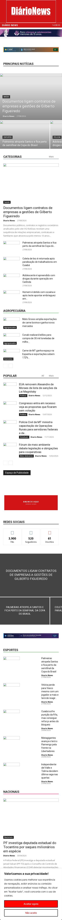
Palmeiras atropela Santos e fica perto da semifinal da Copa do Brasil (49, 665)
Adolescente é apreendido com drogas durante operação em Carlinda (38, 278)
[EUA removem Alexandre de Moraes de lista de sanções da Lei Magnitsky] (10, 389)
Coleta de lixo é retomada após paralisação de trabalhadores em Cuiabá (39, 262)
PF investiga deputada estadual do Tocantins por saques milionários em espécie (29, 847)
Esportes (7, 137)
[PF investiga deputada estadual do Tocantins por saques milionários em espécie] (31, 818)
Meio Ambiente (26, 456)
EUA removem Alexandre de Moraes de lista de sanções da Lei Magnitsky (38, 388)
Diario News (8, 116)
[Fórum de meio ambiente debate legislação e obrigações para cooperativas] (10, 449)
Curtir (12, 531)
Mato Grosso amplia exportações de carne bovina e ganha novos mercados (39, 322)
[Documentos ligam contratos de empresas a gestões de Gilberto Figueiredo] (31, 96)
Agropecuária (10, 327)
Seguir (31, 531)
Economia (8, 359)
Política (23, 395)
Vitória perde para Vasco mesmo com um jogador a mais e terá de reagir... (50, 691)
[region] (31, 894)
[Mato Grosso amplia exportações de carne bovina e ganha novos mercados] (11, 323)
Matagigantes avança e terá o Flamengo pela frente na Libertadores (49, 744)
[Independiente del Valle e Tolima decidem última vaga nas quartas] (11, 768)
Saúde (6, 97)
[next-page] (11, 366)
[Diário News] (31, 11)
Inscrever (50, 531)
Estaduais (24, 437)
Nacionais (8, 837)
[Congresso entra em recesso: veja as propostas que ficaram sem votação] (10, 408)
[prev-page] (5, 366)
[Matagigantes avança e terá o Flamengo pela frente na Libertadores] (11, 742)
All (42, 376)
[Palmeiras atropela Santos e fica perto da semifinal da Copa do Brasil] (25, 139)
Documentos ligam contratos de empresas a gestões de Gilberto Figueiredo (27, 212)
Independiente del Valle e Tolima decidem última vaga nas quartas (49, 771)
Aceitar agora (31, 903)
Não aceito (31, 912)
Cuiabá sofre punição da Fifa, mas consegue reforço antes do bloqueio (50, 718)
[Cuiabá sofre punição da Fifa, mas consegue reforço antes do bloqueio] (11, 715)
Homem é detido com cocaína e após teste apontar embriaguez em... (39, 295)
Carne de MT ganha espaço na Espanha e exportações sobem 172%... (38, 354)
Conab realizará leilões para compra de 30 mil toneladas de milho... (38, 338)
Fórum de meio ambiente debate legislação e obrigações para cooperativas (38, 448)
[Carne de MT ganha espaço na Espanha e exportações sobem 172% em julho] (11, 354)
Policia (57, 137)
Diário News (10, 25)
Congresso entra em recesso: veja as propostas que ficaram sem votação (38, 407)
